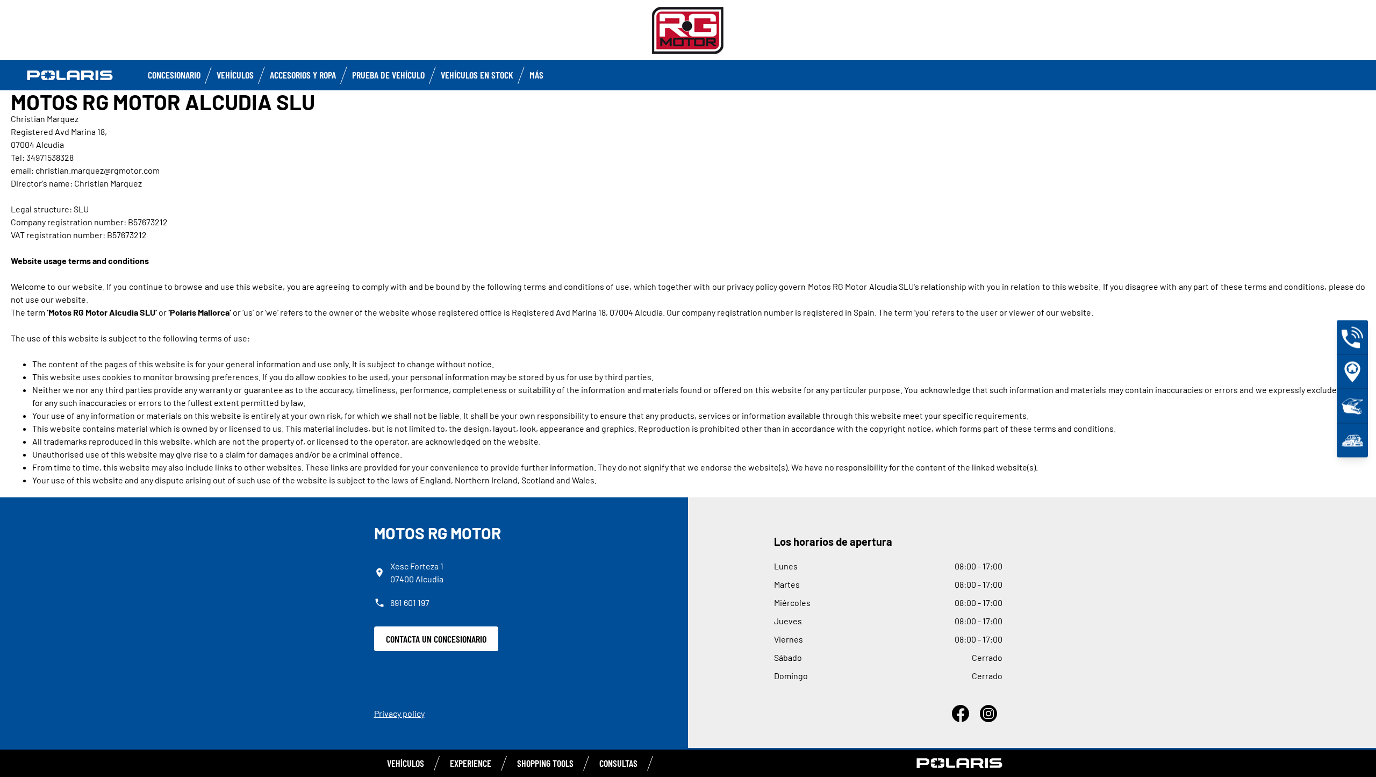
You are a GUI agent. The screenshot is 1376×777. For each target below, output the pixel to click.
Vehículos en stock (477, 75)
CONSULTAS (618, 763)
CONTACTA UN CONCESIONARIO (436, 639)
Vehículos (235, 75)
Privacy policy (399, 713)
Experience (470, 763)
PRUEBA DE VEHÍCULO (388, 75)
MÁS (536, 75)
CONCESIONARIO (174, 75)
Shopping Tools (545, 763)
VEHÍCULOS (405, 763)
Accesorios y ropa (303, 75)
